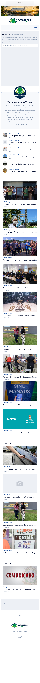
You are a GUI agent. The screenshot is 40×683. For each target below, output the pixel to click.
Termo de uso (8, 604)
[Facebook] (21, 637)
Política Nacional (14, 133)
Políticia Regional (7, 202)
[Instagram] (19, 637)
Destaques (5, 587)
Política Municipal (7, 347)
